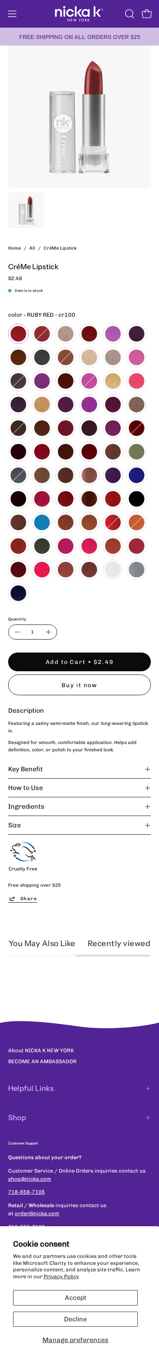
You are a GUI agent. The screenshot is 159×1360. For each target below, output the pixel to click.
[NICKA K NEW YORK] (79, 14)
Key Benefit (25, 769)
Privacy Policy (61, 1276)
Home (14, 248)
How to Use (25, 788)
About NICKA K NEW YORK (41, 1050)
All (32, 248)
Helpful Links (31, 1088)
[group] (79, 37)
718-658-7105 (26, 1192)
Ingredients (26, 806)
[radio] (18, 334)
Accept (75, 1297)
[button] (129, 14)
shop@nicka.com (29, 1179)
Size (14, 825)
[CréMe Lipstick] (26, 210)
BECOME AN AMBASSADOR (42, 1061)
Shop (17, 1117)
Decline (75, 1319)
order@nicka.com (37, 1213)
